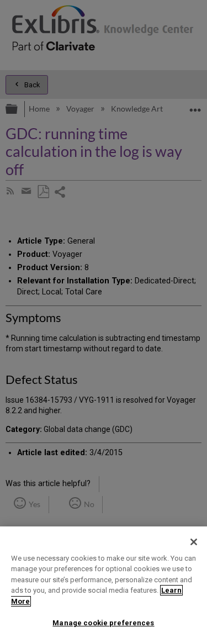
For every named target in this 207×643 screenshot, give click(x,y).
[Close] (194, 542)
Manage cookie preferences (103, 623)
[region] (103, 584)
